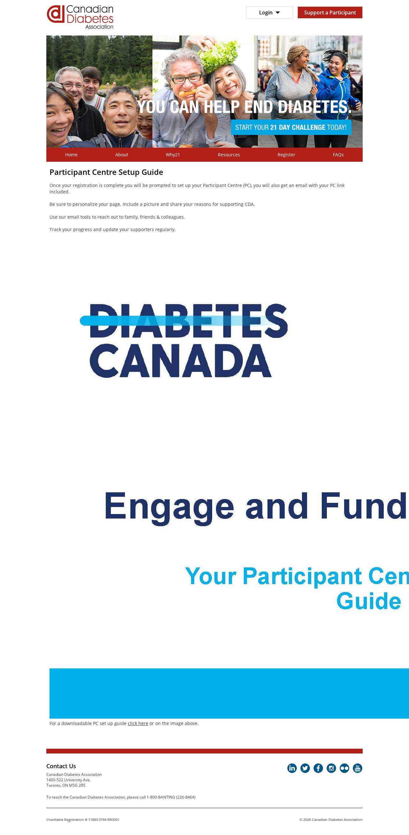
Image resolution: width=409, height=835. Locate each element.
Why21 (173, 155)
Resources (229, 155)
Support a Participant (330, 12)
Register (286, 155)
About (121, 155)
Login (266, 12)
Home (71, 155)
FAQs (338, 155)
